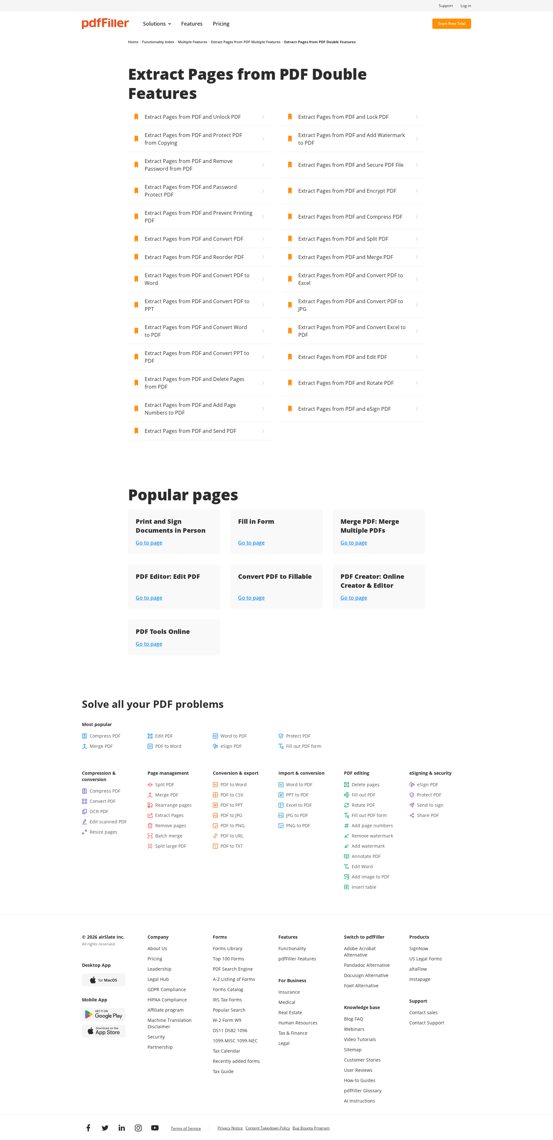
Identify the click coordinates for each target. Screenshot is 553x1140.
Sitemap (353, 1050)
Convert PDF (103, 801)
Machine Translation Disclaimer (170, 1023)
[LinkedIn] (122, 1128)
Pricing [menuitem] (221, 23)
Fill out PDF (363, 795)
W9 (238, 1020)
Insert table (364, 887)
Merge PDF (101, 746)
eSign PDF (231, 746)
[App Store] (103, 1031)
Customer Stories (362, 1060)
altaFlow (418, 969)
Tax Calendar (226, 1051)
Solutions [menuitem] (154, 23)
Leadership (160, 969)
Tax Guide (223, 1071)
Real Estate (290, 1012)
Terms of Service (186, 1128)
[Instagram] (138, 1128)
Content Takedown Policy (267, 1128)
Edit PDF (164, 736)
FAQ (359, 1019)
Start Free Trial (451, 23)
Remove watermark (372, 836)
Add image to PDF (370, 877)
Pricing (155, 959)
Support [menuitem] (446, 5)
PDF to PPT (231, 805)
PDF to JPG (231, 815)
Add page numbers (372, 825)
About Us (157, 948)
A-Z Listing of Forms (234, 979)
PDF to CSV (231, 795)
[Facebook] (88, 1128)
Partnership (160, 1047)
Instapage (419, 979)
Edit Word (362, 866)
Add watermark (368, 846)
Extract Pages (169, 815)
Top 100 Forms (228, 959)
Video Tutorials (360, 1039)
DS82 (230, 1030)
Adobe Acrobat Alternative (360, 951)
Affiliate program (166, 1010)
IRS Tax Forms (227, 1000)
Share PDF (428, 815)
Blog (348, 1019)
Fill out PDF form (303, 746)
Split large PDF (170, 846)
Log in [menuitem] (466, 5)
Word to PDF (233, 736)
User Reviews (358, 1070)
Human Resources (297, 1023)
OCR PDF (99, 811)
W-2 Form (223, 1020)
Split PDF (164, 784)
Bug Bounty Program (311, 1128)
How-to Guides (359, 1080)
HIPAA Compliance (167, 1000)
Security (156, 1037)
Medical (286, 1002)
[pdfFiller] (105, 23)
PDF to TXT (231, 846)
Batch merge (168, 836)
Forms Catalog (228, 989)
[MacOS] (103, 980)
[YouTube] (155, 1128)
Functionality (292, 948)
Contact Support (426, 1023)
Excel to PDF (299, 805)
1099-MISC (224, 1041)
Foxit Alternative (361, 985)
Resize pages (103, 832)
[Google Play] (103, 1014)
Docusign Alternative (366, 975)
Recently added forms (236, 1061)
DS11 (218, 1030)
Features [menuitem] (192, 23)
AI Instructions (359, 1101)
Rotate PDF (363, 805)
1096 (242, 1030)
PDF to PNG (232, 825)
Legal (284, 1043)
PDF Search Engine (233, 969)
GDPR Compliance (167, 989)
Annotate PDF (366, 856)
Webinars (354, 1029)
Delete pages (366, 784)
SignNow (418, 948)
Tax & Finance (293, 1033)
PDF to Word (168, 746)
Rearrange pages (173, 805)
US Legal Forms (425, 959)
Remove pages (170, 825)
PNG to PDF (298, 825)
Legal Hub (158, 979)
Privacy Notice (230, 1128)
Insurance (289, 992)
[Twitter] (105, 1128)
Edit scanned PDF (108, 822)
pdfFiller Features (297, 959)
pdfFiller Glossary (362, 1090)
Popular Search (229, 1010)
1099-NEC (247, 1041)
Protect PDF (298, 736)
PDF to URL (232, 836)
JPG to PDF (297, 815)
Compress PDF (105, 736)
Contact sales (423, 1012)
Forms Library (227, 948)
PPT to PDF (297, 795)
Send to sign (430, 805)
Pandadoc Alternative (367, 965)
